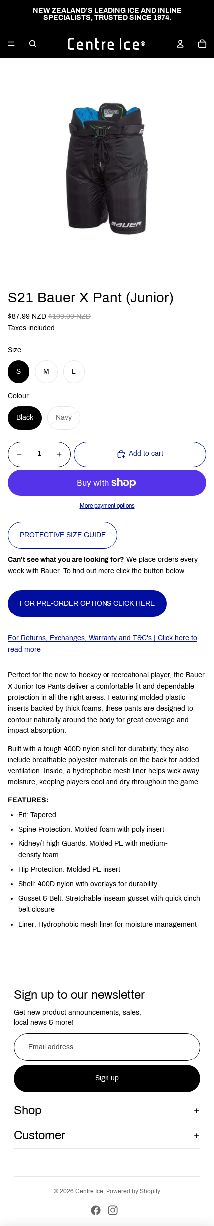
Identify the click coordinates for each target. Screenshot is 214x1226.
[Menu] (11, 43)
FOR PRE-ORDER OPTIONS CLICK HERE (87, 603)
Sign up (107, 1078)
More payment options (107, 506)
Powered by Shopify (133, 1191)
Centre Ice (89, 1191)
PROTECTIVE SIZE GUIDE (63, 535)
